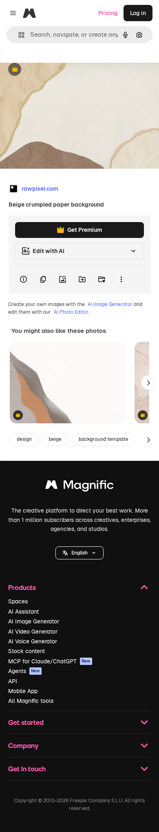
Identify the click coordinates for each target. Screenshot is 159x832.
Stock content (26, 651)
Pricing (108, 13)
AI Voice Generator (32, 641)
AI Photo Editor (71, 312)
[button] (79, 552)
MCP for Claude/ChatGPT (49, 661)
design (24, 439)
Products (22, 587)
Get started (26, 722)
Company (23, 745)
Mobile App (23, 691)
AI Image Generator (110, 304)
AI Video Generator (32, 631)
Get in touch (27, 768)
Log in (138, 13)
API (12, 681)
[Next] (148, 382)
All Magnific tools (30, 700)
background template (103, 439)
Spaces (18, 601)
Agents (24, 671)
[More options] (121, 279)
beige (55, 439)
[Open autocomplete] (18, 35)
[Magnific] (79, 486)
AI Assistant (23, 611)
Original (52, 70)
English (79, 553)
